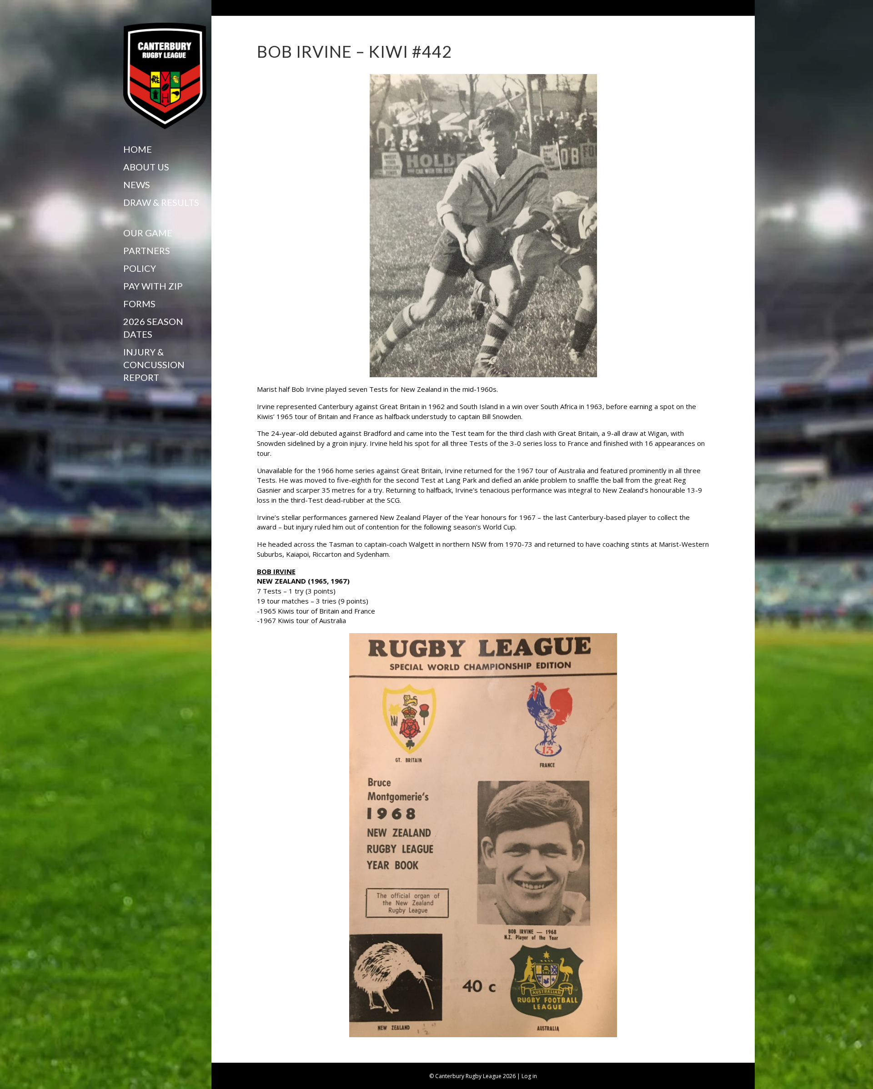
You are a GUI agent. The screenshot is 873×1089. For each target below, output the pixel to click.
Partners (146, 250)
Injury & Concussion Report (154, 364)
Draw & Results (161, 202)
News (136, 184)
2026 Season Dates (153, 328)
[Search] (127, 395)
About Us (146, 166)
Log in (529, 1076)
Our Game (147, 232)
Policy (139, 268)
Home (137, 149)
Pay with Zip (153, 285)
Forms (139, 303)
